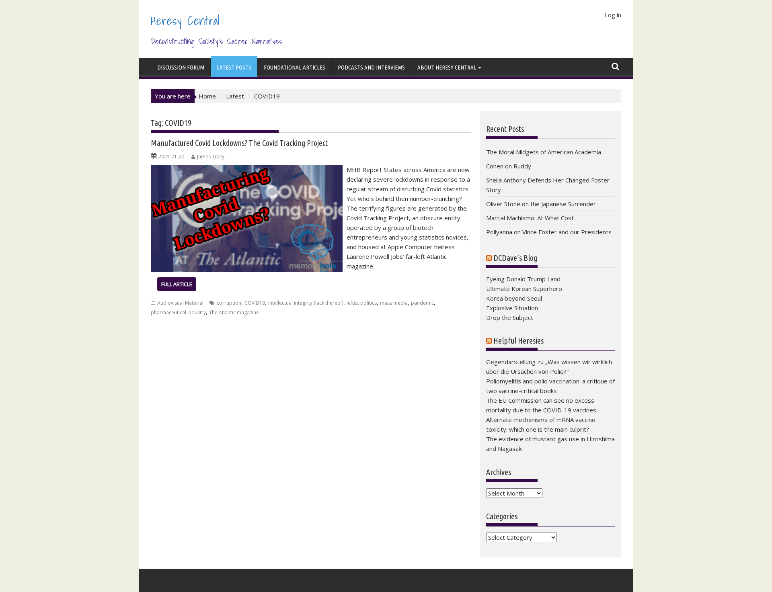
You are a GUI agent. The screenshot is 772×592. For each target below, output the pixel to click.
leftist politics (362, 302)
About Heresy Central (446, 67)
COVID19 (254, 302)
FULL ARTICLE (176, 284)
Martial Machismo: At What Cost (530, 218)
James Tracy (210, 156)
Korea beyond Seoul (514, 298)
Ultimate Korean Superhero (524, 289)
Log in (613, 15)
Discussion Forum (180, 67)
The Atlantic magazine (234, 312)
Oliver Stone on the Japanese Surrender (541, 204)
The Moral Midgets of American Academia (543, 152)
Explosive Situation (512, 308)
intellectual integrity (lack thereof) (305, 302)
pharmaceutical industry (178, 312)
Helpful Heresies (518, 340)
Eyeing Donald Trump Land (523, 279)
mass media (394, 302)
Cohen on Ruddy (508, 166)
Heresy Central (185, 20)
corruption (229, 302)
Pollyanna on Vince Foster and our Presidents (549, 232)
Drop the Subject (509, 317)
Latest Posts (234, 67)
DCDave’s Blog (515, 257)
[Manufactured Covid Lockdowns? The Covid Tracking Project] (247, 170)
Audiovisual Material (180, 302)
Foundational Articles (294, 67)
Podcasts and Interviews (371, 67)
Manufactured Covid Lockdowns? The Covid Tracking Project (239, 142)
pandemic (422, 302)
